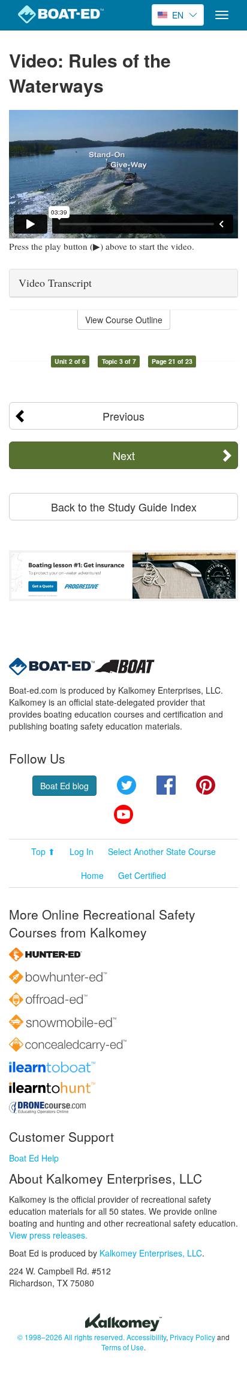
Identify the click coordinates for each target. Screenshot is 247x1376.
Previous (123, 416)
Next (124, 455)
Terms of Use (122, 1347)
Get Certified (142, 875)
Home (92, 875)
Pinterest (205, 785)
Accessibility (146, 1337)
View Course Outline (123, 320)
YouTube (123, 814)
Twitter (126, 785)
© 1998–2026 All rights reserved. (71, 1337)
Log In (82, 851)
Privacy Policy (192, 1337)
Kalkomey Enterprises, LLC (151, 1253)
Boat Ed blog (64, 786)
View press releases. (48, 1235)
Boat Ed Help (34, 1158)
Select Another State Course (162, 851)
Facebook (166, 785)
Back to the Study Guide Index (124, 506)
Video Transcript (55, 282)
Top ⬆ (43, 851)
